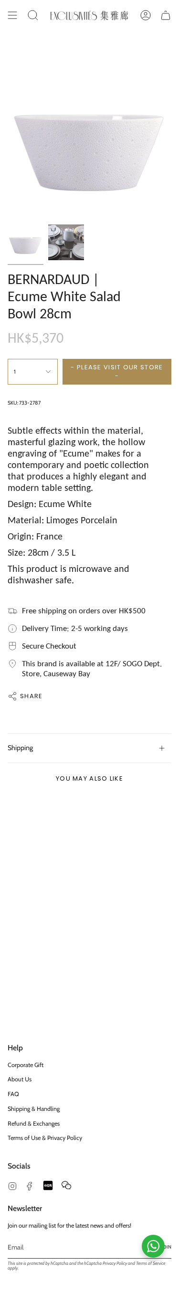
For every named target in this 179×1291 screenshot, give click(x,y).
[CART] (166, 15)
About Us (20, 1079)
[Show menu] (12, 15)
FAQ (13, 1094)
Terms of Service (150, 1263)
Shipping (20, 747)
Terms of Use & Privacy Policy (45, 1137)
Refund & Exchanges (34, 1123)
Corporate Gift (25, 1064)
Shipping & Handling (34, 1108)
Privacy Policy (115, 1263)
